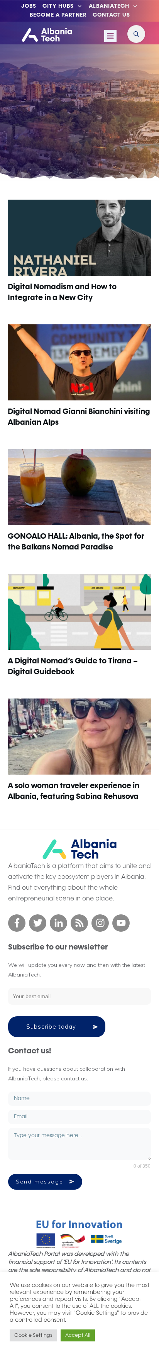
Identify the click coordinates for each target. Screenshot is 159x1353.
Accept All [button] (77, 1335)
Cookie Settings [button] (33, 1335)
